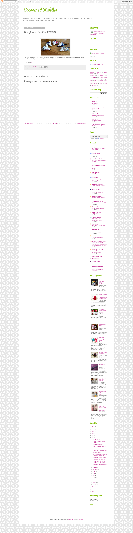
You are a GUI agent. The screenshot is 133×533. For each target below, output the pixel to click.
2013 (93, 487)
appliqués (92, 72)
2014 (93, 437)
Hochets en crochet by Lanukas (101, 339)
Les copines (100, 80)
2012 (93, 489)
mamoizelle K (95, 224)
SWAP (95, 83)
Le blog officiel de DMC (98, 201)
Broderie (99, 73)
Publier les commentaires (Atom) (39, 126)
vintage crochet (96, 261)
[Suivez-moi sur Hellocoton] (97, 53)
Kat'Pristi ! (94, 101)
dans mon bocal (96, 206)
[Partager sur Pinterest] (47, 67)
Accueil (55, 123)
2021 (93, 429)
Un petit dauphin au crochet (103, 353)
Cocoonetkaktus (98, 54)
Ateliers (99, 72)
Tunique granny (95, 213)
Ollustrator (70, 519)
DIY (104, 79)
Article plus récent (29, 123)
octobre (95, 467)
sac (91, 83)
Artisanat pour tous (97, 256)
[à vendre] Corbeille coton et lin (98, 197)
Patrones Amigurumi (97, 266)
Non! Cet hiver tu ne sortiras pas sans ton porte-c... (99, 458)
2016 (93, 433)
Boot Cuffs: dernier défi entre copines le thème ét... (100, 455)
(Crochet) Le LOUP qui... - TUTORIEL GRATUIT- (102, 282)
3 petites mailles (96, 153)
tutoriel (94, 85)
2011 (93, 491)
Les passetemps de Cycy (98, 124)
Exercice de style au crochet (99, 464)
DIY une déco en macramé (98, 208)
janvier (95, 484)
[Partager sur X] (43, 67)
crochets (94, 79)
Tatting (101, 83)
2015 (93, 435)
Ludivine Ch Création (97, 236)
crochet (93, 77)
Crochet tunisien (103, 77)
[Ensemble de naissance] (97, 109)
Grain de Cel (95, 119)
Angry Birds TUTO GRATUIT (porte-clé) (103, 311)
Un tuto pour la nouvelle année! (98, 225)
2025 (93, 427)
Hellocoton (92, 56)
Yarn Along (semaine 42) (97, 125)
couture (30, 69)
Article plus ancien (81, 123)
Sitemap (93, 168)
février (94, 482)
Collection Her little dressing (98, 115)
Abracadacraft (95, 229)
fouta (91, 80)
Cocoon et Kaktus (40, 10)
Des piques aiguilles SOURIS (100, 450)
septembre (95, 469)
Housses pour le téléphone (98, 155)
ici (31, 62)
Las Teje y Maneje (96, 217)
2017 (93, 431)
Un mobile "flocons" (97, 444)
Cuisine (99, 79)
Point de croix (103, 82)
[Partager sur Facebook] (45, 67)
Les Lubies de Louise (97, 159)
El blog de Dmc (96, 189)
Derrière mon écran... (96, 252)
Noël (96, 82)
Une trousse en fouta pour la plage (102, 393)
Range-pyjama (95, 103)
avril (94, 478)
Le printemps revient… (97, 120)
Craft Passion (95, 258)
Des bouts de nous (97, 196)
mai (94, 475)
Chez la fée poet (96, 172)
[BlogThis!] (41, 67)
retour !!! (94, 173)
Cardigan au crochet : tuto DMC (99, 202)
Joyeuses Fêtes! (97, 452)
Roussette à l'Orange (97, 184)
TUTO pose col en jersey (97, 237)
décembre (95, 439)
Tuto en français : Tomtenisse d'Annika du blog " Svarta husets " (103, 296)
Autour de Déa (95, 114)
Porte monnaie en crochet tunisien (102, 379)
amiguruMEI (95, 177)
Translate (102, 138)
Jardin (95, 80)
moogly (94, 147)
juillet (94, 471)
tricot (106, 83)
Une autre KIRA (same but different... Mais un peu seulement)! (102, 407)
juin (94, 473)
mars (94, 480)
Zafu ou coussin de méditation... (99, 185)
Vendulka (94, 264)
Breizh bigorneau (96, 212)
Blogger (81, 519)
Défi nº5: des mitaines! (102, 365)
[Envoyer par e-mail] (40, 67)
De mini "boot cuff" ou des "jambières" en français (99, 462)
